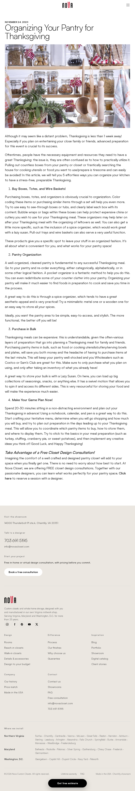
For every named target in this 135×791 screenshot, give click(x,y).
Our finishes (54, 647)
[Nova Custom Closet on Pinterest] (22, 624)
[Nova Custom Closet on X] (37, 624)
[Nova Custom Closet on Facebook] (15, 624)
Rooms (8, 642)
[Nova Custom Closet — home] (67, 5)
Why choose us (57, 653)
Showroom (97, 653)
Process (52, 642)
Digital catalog (99, 658)
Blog (94, 642)
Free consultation (58, 697)
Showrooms (54, 686)
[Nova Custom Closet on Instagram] (7, 624)
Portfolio (96, 647)
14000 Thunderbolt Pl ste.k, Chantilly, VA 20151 (31, 522)
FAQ (50, 692)
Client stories (99, 664)
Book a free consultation (23, 572)
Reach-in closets (13, 647)
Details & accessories (16, 658)
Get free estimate (67, 783)
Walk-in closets (12, 653)
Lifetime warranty (69, 774)
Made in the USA (13, 692)
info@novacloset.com (16, 546)
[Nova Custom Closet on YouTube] (29, 624)
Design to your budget (17, 664)
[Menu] (128, 5)
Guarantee (54, 658)
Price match (11, 686)
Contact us (54, 681)
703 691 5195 (15, 540)
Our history (10, 681)
